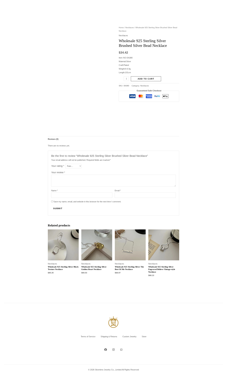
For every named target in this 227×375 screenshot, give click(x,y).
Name (54, 190)
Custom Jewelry (129, 336)
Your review (58, 172)
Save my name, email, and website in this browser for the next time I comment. (87, 201)
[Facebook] (105, 349)
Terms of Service (88, 336)
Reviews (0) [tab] (53, 139)
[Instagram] (113, 349)
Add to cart (146, 79)
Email (118, 190)
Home (121, 28)
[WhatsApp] (121, 349)
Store (144, 336)
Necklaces (129, 28)
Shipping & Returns (109, 336)
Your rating (57, 166)
